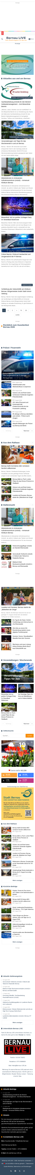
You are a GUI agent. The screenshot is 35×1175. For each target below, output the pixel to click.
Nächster (26, 431)
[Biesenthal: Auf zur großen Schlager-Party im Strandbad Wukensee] (9, 688)
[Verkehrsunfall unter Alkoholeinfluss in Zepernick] (6, 384)
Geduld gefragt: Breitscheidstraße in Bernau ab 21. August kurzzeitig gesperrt (23, 872)
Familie (6, 581)
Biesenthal (18, 593)
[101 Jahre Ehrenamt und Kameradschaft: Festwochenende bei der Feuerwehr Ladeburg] (6, 402)
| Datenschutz (29, 1163)
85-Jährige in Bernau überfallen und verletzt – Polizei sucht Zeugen (23, 416)
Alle (26, 347)
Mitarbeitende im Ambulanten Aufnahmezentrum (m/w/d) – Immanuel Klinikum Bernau (15, 180)
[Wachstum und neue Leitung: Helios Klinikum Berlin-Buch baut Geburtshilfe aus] (6, 646)
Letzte (17, 315)
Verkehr (6, 587)
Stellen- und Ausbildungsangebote (17, 61)
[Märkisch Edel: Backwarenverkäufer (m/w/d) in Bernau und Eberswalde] (6, 564)
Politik (25, 581)
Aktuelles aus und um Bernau (16, 78)
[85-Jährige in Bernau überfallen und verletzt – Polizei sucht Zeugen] (6, 414)
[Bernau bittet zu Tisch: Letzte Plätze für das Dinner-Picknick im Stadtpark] (6, 481)
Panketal (7, 593)
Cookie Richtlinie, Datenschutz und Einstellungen (17, 1166)
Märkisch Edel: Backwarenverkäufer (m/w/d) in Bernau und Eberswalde (22, 564)
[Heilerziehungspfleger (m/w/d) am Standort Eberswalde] (6, 548)
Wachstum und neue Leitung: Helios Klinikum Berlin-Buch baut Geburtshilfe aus (22, 646)
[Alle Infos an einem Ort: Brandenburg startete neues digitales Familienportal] (6, 630)
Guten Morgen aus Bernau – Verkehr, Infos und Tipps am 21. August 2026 (22, 917)
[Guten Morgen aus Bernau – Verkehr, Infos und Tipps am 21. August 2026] (6, 918)
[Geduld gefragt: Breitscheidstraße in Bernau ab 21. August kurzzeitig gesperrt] (6, 872)
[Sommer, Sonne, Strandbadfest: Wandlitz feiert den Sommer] (6, 638)
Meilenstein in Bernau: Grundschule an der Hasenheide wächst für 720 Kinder (23, 863)
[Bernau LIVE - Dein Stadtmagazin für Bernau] (16, 38)
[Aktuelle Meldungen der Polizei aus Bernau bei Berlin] (6, 423)
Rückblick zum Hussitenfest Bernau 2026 (16, 326)
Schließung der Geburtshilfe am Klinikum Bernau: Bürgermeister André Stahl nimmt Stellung (16, 291)
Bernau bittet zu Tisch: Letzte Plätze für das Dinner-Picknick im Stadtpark (23, 481)
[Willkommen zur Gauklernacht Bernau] (17, 48)
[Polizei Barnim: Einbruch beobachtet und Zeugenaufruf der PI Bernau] (17, 365)
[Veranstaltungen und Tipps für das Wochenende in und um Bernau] (17, 673)
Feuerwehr (30, 347)
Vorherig (8, 431)
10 (21, 310)
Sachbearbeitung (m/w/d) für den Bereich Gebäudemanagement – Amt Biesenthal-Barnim (17, 66)
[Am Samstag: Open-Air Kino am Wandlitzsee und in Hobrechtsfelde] (26, 688)
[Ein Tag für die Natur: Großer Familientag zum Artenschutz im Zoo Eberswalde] (6, 622)
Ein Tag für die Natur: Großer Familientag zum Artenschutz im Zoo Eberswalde (23, 622)
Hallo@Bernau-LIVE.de (19, 1065)
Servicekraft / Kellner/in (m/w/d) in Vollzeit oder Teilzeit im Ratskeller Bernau (22, 556)
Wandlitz (17, 587)
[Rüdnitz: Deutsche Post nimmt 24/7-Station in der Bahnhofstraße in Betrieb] (6, 893)
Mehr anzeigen (17, 880)
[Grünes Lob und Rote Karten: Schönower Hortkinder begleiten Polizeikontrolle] (6, 393)
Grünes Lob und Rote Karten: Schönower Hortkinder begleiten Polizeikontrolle (23, 395)
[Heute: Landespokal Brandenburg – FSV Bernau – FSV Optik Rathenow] (6, 909)
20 (26, 310)
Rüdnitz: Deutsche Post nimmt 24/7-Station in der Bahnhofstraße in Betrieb (23, 892)
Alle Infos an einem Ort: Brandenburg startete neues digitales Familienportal (21, 630)
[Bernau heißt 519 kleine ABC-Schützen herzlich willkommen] (6, 830)
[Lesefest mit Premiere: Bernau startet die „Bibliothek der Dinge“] (6, 497)
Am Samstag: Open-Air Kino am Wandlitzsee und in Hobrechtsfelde (25, 696)
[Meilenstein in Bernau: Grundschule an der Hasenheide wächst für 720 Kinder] (6, 863)
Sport (16, 581)
